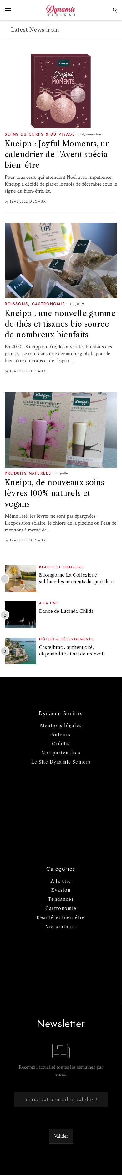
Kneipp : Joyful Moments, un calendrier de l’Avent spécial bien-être (57, 154)
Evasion (60, 890)
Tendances (61, 899)
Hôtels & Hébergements (66, 639)
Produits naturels (28, 473)
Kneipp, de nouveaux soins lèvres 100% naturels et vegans (54, 493)
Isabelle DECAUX (28, 201)
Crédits (60, 744)
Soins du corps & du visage (40, 134)
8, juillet (62, 473)
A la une (49, 603)
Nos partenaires (60, 753)
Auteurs (60, 734)
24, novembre (90, 134)
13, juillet (77, 304)
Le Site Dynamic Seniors (61, 762)
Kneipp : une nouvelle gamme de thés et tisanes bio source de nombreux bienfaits (60, 324)
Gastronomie (48, 304)
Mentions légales (61, 725)
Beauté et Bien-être (61, 567)
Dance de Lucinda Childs (66, 611)
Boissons (16, 304)
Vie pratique (61, 926)
